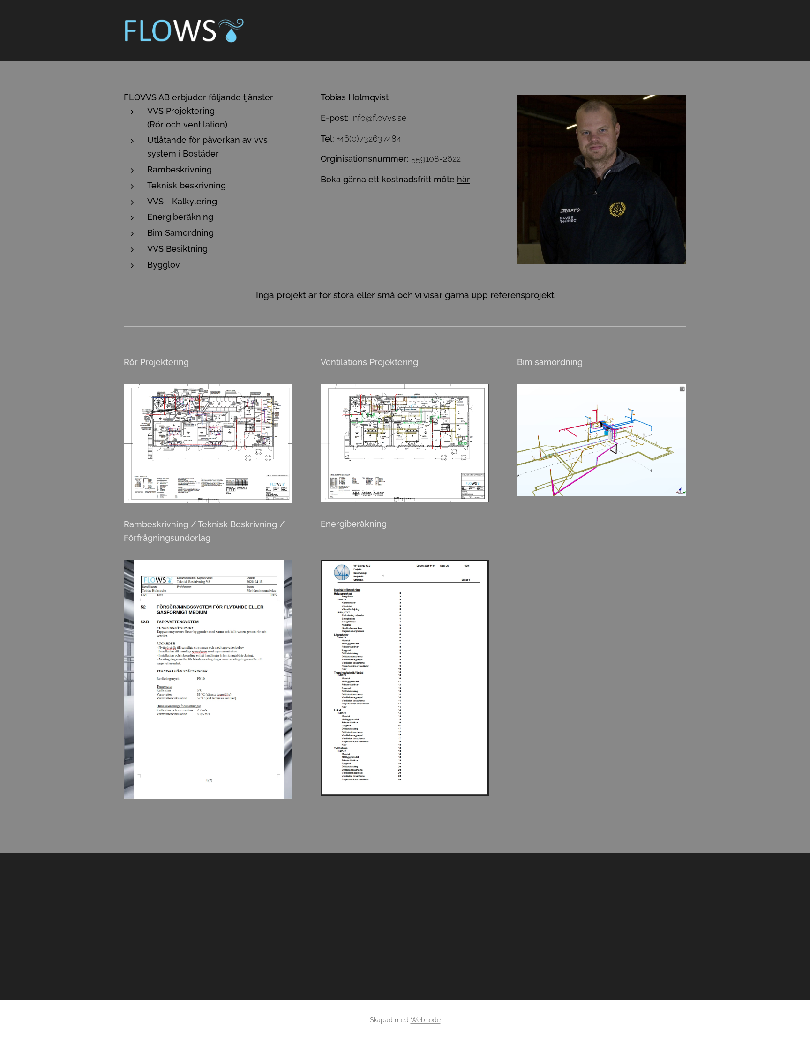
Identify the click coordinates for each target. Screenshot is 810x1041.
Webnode (426, 1020)
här (463, 179)
